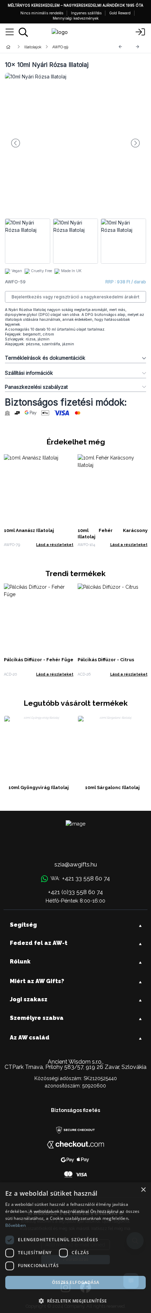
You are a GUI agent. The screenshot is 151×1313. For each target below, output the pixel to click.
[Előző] (120, 47)
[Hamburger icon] (9, 32)
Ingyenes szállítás (86, 13)
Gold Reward (120, 13)
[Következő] (137, 47)
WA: (80, 878)
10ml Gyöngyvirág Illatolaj (38, 787)
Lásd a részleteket (54, 545)
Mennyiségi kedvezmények (76, 18)
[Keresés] (23, 32)
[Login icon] (140, 32)
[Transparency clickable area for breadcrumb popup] (45, 46)
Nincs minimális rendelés (41, 13)
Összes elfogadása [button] (75, 1282)
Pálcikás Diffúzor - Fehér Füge (38, 659)
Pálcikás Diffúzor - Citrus (106, 659)
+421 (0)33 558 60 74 (75, 892)
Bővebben (15, 1225)
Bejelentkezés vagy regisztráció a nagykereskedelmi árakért (75, 296)
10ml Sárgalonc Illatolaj (112, 787)
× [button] (143, 1190)
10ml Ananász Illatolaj (29, 530)
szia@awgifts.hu (75, 864)
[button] (75, 1301)
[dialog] (75, 1247)
